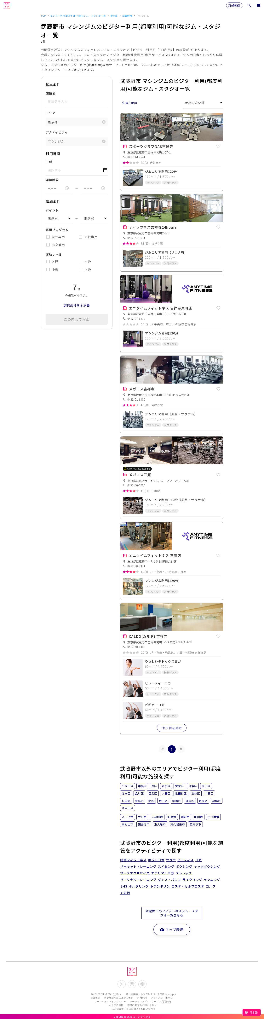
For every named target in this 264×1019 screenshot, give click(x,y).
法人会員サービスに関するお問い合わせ (134, 1008)
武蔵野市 (157, 817)
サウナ (171, 860)
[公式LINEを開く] (142, 984)
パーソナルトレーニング (138, 879)
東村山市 (127, 824)
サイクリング (192, 879)
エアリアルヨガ (162, 873)
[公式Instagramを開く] (132, 984)
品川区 (139, 793)
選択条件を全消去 (77, 305)
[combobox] (59, 218)
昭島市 (172, 817)
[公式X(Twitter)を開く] (122, 984)
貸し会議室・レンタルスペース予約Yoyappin (151, 994)
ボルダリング (139, 886)
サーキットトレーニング (138, 866)
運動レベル (54, 254)
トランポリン (160, 886)
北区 (151, 801)
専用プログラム (57, 229)
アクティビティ (57, 132)
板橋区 (176, 801)
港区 (154, 786)
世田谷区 (181, 793)
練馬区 (190, 801)
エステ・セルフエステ (187, 886)
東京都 (53, 122)
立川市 (142, 817)
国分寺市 (144, 824)
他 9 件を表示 (172, 728)
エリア (50, 112)
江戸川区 (127, 808)
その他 (125, 892)
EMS (123, 886)
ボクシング (184, 866)
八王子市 (127, 817)
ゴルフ (211, 886)
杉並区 (126, 801)
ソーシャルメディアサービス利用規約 (150, 1001)
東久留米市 (177, 824)
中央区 (142, 786)
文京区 (179, 786)
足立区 (203, 801)
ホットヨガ (156, 860)
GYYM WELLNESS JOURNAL (106, 994)
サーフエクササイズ (135, 873)
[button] (218, 145)
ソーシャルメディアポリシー (110, 1001)
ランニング (212, 879)
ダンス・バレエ (169, 879)
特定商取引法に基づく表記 (118, 997)
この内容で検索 (76, 319)
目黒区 (152, 793)
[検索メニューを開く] (249, 5)
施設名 (50, 93)
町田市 (198, 817)
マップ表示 (174, 929)
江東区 (126, 793)
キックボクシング (207, 866)
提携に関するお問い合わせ (142, 1005)
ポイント (52, 210)
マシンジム (56, 141)
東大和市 (160, 824)
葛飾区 (216, 801)
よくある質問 (116, 1005)
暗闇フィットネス (133, 860)
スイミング (166, 866)
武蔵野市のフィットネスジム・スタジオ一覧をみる (172, 913)
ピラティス (185, 860)
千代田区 (127, 786)
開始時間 (52, 179)
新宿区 (166, 786)
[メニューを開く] (258, 5)
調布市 (185, 817)
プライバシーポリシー (163, 997)
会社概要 (95, 997)
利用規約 (142, 997)
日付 (49, 161)
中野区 (209, 793)
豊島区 (139, 801)
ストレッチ (184, 873)
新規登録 (234, 5)
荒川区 (163, 801)
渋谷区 (195, 793)
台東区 (192, 786)
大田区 (166, 793)
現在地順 (131, 103)
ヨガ (198, 860)
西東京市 (195, 824)
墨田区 (206, 786)
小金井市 (213, 817)
